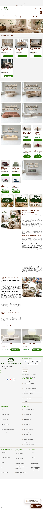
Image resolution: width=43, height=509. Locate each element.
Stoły (3, 467)
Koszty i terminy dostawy (28, 381)
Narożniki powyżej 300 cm (29, 414)
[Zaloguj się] (36, 8)
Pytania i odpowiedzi (6, 422)
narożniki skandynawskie (37, 266)
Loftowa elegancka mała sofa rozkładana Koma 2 (27, 150)
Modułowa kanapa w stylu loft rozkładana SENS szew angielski (37, 135)
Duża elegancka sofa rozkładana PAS (27, 133)
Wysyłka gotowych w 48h (22, 5)
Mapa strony (4, 432)
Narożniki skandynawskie (28, 437)
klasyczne (18, 288)
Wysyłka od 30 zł (22, 1)
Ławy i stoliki (4, 470)
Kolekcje (15, 16)
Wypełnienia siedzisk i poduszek (30, 391)
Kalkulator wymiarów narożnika (35, 460)
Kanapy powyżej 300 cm (28, 432)
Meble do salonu (19, 453)
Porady (32, 452)
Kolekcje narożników (20, 463)
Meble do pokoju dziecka (21, 461)
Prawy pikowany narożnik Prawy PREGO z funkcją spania (21, 49)
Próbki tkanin (4, 411)
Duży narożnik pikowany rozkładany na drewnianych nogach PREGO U (6, 50)
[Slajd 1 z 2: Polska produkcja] (21, 30)
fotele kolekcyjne (8, 310)
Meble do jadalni (19, 458)
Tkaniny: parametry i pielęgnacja (30, 388)
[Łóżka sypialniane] (32, 170)
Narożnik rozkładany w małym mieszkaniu (35, 468)
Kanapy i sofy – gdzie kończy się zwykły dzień (10, 281)
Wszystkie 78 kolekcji (20, 474)
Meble (3, 16)
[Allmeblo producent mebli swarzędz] (11, 361)
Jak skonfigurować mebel (29, 383)
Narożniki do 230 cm (27, 434)
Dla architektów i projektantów (8, 429)
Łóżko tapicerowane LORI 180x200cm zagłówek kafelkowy (16, 170)
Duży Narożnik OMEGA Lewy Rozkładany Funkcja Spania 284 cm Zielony (31, 345)
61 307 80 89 (4, 368)
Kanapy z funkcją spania (28, 442)
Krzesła (3, 465)
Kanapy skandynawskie (28, 439)
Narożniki (4, 452)
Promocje (31, 16)
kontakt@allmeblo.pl (6, 375)
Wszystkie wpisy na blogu (36, 470)
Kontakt (39, 16)
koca (2, 315)
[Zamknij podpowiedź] (41, 499)
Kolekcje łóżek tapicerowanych (19, 469)
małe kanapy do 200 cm (12, 287)
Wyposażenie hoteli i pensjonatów (8, 427)
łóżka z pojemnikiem (15, 299)
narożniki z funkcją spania (33, 247)
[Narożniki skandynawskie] (32, 92)
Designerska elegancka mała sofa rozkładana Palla (38, 150)
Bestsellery (26, 16)
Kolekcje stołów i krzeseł (21, 472)
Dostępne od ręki (20, 16)
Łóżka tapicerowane (6, 457)
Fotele (3, 462)
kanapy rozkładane (16, 284)
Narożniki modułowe (28, 416)
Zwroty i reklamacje (27, 398)
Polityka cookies (5, 419)
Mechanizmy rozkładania (28, 393)
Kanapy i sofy (4, 454)
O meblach (33, 457)
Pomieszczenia (9, 16)
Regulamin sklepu (5, 414)
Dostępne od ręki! (21, 3)
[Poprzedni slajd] (2, 25)
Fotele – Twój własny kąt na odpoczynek (10, 303)
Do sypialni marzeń (8, 300)
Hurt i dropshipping (5, 424)
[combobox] (21, 12)
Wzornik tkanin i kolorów (28, 386)
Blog (35, 16)
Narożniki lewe (26, 422)
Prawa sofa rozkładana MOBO (35, 49)
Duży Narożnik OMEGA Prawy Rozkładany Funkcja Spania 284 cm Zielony (10, 345)
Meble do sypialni (19, 456)
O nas (3, 409)
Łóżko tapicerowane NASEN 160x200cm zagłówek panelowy (15, 186)
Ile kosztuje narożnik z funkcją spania (35, 464)
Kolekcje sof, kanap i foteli (21, 466)
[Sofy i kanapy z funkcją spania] (11, 135)
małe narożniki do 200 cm (34, 255)
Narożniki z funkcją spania (29, 444)
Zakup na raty (26, 396)
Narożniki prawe (27, 424)
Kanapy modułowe (27, 419)
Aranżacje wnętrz (34, 454)
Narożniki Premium (25, 271)
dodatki (9, 317)
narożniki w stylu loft (30, 268)
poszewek (8, 315)
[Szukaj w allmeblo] (41, 12)
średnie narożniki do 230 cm (36, 257)
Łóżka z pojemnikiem (6, 459)
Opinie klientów (26, 403)
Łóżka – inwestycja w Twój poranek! (9, 291)
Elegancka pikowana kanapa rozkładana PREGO (6, 70)
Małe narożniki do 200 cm (29, 409)
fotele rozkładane (17, 307)
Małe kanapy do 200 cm (28, 427)
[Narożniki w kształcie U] (11, 113)
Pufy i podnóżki (5, 472)
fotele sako (17, 309)
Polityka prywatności (6, 416)
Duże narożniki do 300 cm (29, 411)
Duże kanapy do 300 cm (28, 429)
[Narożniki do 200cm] (11, 92)
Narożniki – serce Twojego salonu (30, 243)
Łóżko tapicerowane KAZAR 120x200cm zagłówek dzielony (4, 170)
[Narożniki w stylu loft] (32, 113)
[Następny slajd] (40, 25)
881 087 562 (4, 370)
